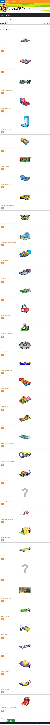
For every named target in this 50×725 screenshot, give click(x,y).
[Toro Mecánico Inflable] (25, 217)
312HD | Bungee (5, 388)
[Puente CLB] (25, 590)
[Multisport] (25, 159)
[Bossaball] (25, 40)
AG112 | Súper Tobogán (6, 501)
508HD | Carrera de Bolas (7, 297)
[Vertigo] (25, 254)
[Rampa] (25, 610)
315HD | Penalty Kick (6, 315)
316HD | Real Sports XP (6, 333)
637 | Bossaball (4, 48)
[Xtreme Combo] (25, 82)
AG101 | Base (4, 556)
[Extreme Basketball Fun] (25, 701)
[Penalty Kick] (25, 309)
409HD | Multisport (5, 166)
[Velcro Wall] (25, 102)
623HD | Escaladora (6, 129)
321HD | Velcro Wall (6, 108)
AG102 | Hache (4, 577)
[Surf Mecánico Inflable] (25, 235)
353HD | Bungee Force (6, 370)
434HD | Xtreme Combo (7, 90)
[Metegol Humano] (25, 437)
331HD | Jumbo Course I (7, 406)
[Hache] (25, 569)
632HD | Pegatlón (5, 278)
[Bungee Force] (25, 363)
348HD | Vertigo (5, 260)
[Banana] (25, 683)
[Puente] (25, 473)
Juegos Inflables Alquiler (4, 19)
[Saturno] (25, 664)
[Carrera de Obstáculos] (25, 141)
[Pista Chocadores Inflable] (25, 61)
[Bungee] (25, 382)
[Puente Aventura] (25, 178)
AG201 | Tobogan (5, 634)
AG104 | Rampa (5, 616)
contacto (8, 1)
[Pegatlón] (25, 272)
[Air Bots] (25, 345)
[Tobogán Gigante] (25, 513)
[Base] (25, 549)
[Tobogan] (25, 628)
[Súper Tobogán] (25, 493)
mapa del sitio (17, 1)
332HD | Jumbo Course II (7, 425)
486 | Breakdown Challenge (7, 205)
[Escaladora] (25, 122)
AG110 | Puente (4, 480)
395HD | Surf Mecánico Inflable (8, 242)
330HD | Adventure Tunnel (7, 461)
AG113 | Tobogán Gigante (7, 519)
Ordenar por (2, 29)
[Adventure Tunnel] (25, 455)
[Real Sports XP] (25, 327)
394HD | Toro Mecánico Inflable (8, 223)
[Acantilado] (25, 531)
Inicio (2, 1)
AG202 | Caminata (5, 653)
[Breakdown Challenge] (25, 198)
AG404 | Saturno (5, 671)
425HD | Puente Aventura (7, 184)
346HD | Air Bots (5, 351)
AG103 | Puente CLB (6, 598)
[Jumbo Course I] (25, 400)
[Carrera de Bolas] (25, 290)
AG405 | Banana (5, 689)
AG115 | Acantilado (5, 537)
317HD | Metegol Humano (7, 443)
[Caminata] (25, 646)
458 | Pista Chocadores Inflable (8, 69)
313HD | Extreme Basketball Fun (9, 707)
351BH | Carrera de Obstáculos (8, 148)
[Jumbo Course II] (25, 418)
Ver (2, 50)
